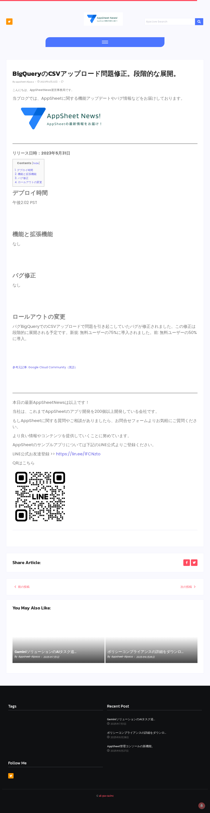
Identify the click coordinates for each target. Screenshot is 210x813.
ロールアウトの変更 (28, 182)
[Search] (199, 21)
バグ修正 (22, 178)
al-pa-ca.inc (106, 796)
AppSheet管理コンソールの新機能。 (130, 746)
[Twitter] (9, 21)
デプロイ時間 (24, 170)
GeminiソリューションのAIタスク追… (45, 652)
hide (36, 163)
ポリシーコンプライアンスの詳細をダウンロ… (145, 652)
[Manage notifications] (201, 805)
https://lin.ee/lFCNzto (78, 454)
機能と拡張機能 (26, 174)
